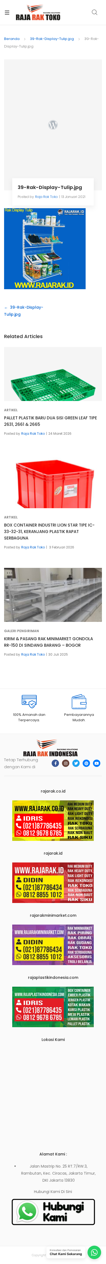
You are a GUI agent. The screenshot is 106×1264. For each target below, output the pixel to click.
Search (95, 12)
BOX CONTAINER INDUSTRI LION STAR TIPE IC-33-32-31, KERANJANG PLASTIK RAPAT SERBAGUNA (49, 531)
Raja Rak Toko (46, 196)
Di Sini (66, 1191)
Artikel (11, 410)
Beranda (12, 38)
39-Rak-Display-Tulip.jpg (52, 38)
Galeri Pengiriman (21, 631)
